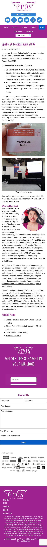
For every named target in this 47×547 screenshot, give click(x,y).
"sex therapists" (32, 522)
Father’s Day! (14, 201)
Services (15, 27)
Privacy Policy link (35, 539)
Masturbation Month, (29, 199)
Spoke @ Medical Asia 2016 (18, 44)
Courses (34, 27)
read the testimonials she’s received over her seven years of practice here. (21, 283)
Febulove (9, 199)
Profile (6, 27)
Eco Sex (17, 199)
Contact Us (18, 31)
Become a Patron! (24, 15)
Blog (42, 27)
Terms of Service (23, 541)
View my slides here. (24, 192)
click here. (14, 309)
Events (24, 27)
